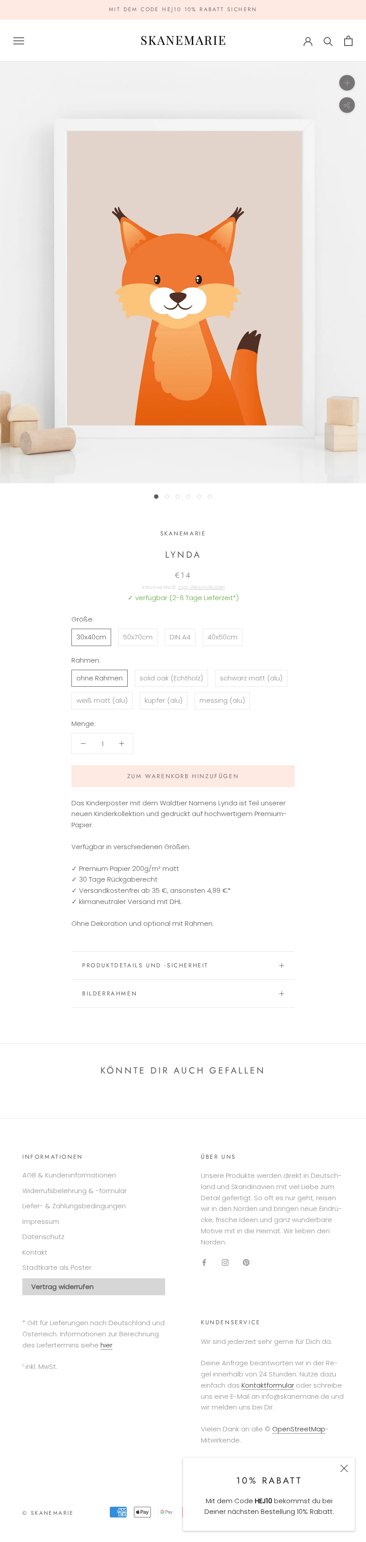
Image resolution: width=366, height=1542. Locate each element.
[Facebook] (204, 1262)
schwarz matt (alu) (251, 678)
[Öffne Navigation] (18, 40)
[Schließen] (344, 1468)
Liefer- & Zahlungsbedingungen (74, 1205)
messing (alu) (222, 700)
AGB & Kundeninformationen (69, 1175)
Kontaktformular (267, 1385)
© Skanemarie (48, 1513)
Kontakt (34, 1252)
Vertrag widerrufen (62, 1286)
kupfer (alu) (164, 700)
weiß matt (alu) (102, 700)
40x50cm (222, 637)
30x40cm (91, 637)
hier (106, 1345)
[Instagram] (225, 1262)
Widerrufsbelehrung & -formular (74, 1190)
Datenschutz (43, 1236)
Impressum (40, 1221)
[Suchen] (328, 41)
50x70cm (138, 637)
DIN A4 (180, 637)
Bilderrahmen (109, 993)
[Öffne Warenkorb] (348, 41)
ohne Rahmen (99, 678)
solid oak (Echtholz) (171, 678)
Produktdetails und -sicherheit (145, 965)
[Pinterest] (246, 1262)
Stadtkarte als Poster (57, 1267)
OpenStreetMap (298, 1429)
